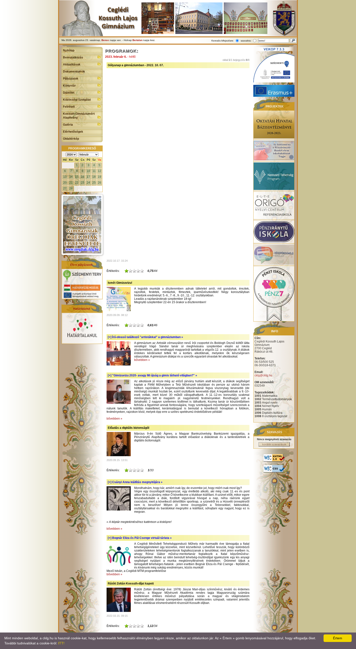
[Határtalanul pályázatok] (82, 342)
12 (99, 171)
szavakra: (246, 40)
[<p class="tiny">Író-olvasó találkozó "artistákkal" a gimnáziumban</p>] (119, 364)
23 (82, 182)
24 (88, 182)
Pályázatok (70, 78)
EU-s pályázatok (81, 265)
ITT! (61, 643)
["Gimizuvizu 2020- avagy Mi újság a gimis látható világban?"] (119, 403)
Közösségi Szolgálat (77, 99)
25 (94, 182)
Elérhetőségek (73, 131)
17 (88, 176)
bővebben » (142, 360)
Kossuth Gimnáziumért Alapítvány (79, 115)
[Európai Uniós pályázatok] (82, 297)
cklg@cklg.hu (263, 375)
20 (65, 182)
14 (71, 176)
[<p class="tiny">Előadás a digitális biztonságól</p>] (119, 455)
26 (99, 182)
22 (76, 182)
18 (94, 176)
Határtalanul (81, 308)
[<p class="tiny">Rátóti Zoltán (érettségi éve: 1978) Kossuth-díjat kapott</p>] (119, 611)
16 (82, 176)
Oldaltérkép (71, 138)
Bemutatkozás (73, 57)
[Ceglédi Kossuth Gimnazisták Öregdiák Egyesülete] (82, 225)
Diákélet (68, 92)
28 (71, 188)
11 (94, 171)
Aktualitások (71, 64)
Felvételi (69, 106)
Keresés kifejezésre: (222, 40)
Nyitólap (68, 50)
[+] (145, 337)
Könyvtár (69, 85)
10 (88, 171)
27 (65, 188)
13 (65, 176)
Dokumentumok (74, 71)
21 (71, 182)
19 (99, 176)
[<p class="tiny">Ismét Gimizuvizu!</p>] (119, 310)
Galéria (68, 124)
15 (76, 176)
